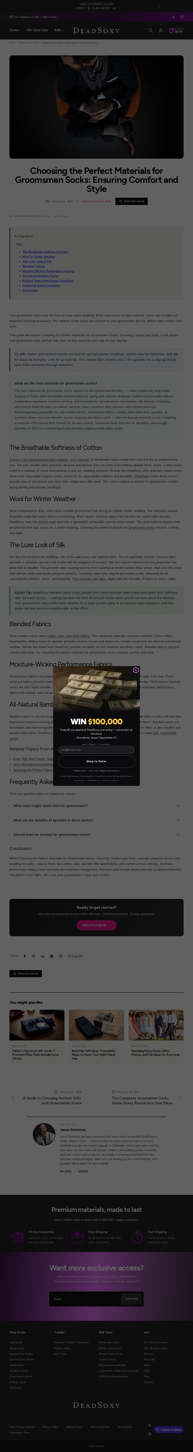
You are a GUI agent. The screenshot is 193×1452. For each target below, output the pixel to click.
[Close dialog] (135, 670)
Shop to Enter (96, 761)
